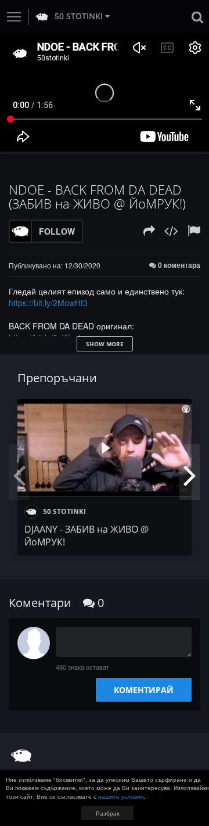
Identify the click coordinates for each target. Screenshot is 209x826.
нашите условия (120, 796)
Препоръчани (57, 378)
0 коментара (178, 265)
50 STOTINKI (78, 15)
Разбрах (108, 813)
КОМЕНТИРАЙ (144, 689)
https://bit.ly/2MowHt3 (48, 302)
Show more (105, 344)
